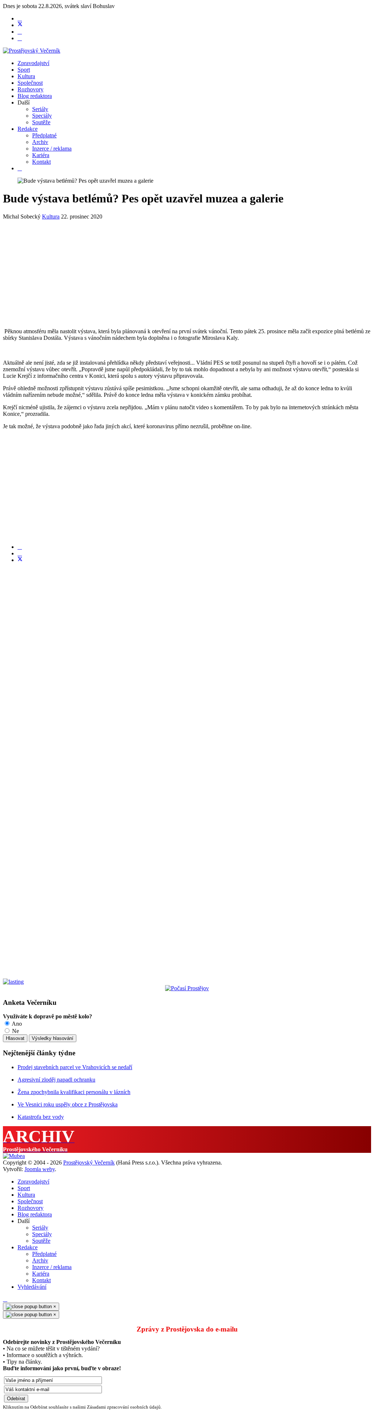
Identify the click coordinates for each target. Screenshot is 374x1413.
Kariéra (40, 155)
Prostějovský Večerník (89, 1162)
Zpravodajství (33, 63)
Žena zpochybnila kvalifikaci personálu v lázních (74, 1092)
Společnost (30, 83)
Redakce (28, 129)
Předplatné (44, 135)
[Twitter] (20, 25)
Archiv (40, 142)
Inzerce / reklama (52, 148)
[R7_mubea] (14, 1156)
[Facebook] (20, 18)
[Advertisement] (187, 271)
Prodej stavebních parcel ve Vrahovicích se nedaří (75, 1067)
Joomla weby (39, 1169)
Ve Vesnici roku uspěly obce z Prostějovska (68, 1104)
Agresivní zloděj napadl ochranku (56, 1079)
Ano (16, 1024)
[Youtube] (20, 32)
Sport (24, 70)
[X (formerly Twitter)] (20, 560)
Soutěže (41, 122)
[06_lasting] (13, 982)
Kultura (26, 76)
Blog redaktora (35, 96)
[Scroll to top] (5, 1299)
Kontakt (41, 162)
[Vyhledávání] (20, 168)
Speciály (42, 116)
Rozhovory (30, 89)
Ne (15, 1031)
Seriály (40, 109)
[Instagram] (20, 38)
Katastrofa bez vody (41, 1117)
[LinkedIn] (20, 553)
